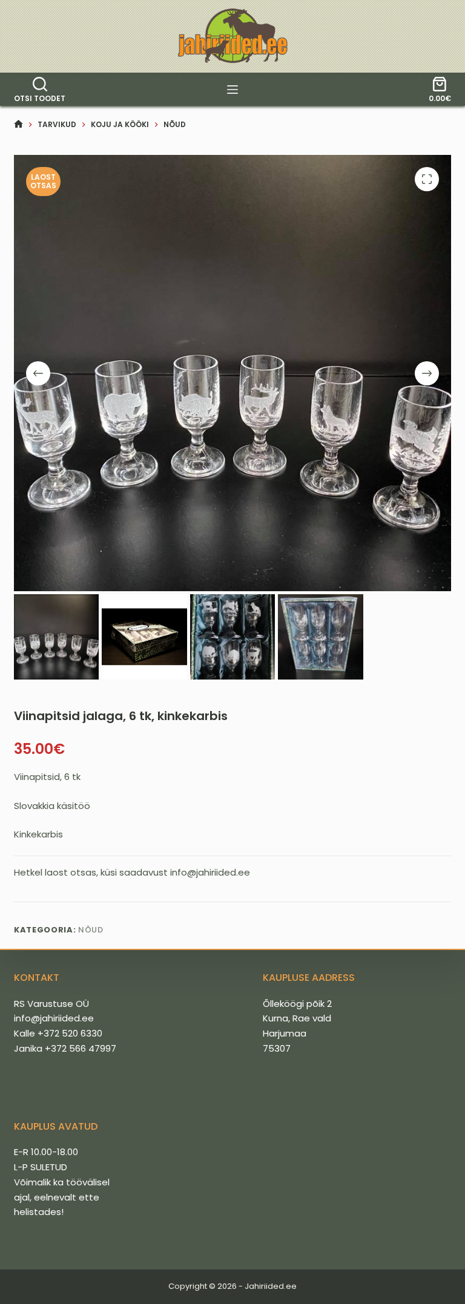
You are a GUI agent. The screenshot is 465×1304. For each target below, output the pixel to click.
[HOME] (18, 124)
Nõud (91, 929)
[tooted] (232, 89)
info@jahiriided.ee (54, 1018)
